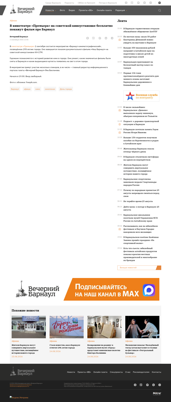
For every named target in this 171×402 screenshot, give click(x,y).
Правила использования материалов (21, 385)
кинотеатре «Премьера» (23, 46)
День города (66, 89)
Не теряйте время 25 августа (138, 201)
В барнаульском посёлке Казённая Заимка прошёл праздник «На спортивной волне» (140, 240)
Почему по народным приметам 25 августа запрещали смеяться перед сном (141, 193)
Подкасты (69, 3)
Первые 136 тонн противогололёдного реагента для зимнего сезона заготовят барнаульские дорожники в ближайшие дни (141, 79)
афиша (27, 89)
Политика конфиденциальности (19, 386)
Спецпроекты (116, 372)
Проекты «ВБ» (84, 372)
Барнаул (15, 89)
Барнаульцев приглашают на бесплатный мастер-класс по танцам (138, 65)
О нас (127, 372)
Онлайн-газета (100, 372)
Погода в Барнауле (108, 3)
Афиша (15, 341)
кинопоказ (50, 89)
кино (37, 89)
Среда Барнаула (53, 3)
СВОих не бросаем (86, 3)
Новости (71, 372)
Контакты (156, 372)
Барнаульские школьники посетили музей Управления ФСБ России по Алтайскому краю (140, 218)
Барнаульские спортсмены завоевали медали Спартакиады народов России (139, 182)
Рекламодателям (141, 372)
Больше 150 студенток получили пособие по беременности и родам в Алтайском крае (140, 140)
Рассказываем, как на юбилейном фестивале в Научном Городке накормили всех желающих (140, 229)
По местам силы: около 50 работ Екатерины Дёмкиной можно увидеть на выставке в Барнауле (139, 39)
